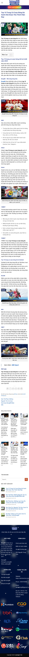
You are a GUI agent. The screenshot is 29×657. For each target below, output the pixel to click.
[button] (2, 2)
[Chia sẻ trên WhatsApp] (7, 388)
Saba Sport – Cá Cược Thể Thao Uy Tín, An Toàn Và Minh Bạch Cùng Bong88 (14, 422)
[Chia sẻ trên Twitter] (13, 388)
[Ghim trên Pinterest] (18, 388)
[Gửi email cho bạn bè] (16, 388)
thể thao (15, 394)
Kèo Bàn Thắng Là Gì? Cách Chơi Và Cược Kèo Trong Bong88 (16, 514)
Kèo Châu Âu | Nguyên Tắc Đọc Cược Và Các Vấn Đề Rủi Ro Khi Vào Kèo (17, 508)
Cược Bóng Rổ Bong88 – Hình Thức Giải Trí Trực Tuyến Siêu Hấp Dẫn (4, 421)
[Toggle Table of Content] (10, 55)
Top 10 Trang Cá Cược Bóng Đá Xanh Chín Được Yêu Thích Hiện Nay (16, 489)
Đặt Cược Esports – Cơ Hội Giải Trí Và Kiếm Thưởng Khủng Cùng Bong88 (24, 451)
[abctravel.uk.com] (14, 2)
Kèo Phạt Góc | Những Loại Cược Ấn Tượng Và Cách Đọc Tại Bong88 (16, 501)
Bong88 (3, 81)
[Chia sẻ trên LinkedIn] (21, 388)
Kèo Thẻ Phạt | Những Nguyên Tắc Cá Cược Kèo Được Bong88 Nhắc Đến (16, 495)
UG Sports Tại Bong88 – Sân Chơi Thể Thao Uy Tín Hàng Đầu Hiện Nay (14, 450)
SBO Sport (15, 365)
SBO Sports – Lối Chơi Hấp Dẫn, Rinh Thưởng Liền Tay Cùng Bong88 (4, 451)
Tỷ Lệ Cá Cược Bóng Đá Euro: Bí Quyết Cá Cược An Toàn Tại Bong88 (24, 421)
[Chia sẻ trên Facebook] (10, 388)
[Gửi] (26, 479)
